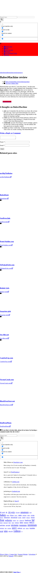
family (24, 517)
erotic (19, 517)
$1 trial (2, 512)
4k (6, 512)
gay (18, 520)
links (21, 523)
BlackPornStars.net (6, 405)
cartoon (24, 515)
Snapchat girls (4, 315)
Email (2, 145)
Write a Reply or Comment (10, 133)
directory (7, 517)
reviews (2, 528)
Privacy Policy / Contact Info (8, 554)
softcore (20, 528)
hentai (1, 522)
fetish (33, 517)
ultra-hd (10, 531)
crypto (32, 515)
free (4, 72)
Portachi (11, 556)
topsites (32, 528)
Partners (8, 51)
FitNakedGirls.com (6, 268)
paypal (8, 525)
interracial (5, 522)
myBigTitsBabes (5, 177)
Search (7, 55)
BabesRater (3, 198)
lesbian (17, 522)
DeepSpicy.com (18, 462)
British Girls (3, 292)
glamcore (13, 72)
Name (2, 142)
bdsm (8, 515)
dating (1, 517)
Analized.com (16, 491)
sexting (9, 528)
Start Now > (17, 572)
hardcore (28, 520)
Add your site (9, 50)
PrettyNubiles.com (5, 245)
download (14, 517)
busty (16, 515)
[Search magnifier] (2, 19)
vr (21, 531)
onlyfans (2, 525)
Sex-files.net (4, 338)
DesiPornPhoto (4, 426)
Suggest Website (23, 554)
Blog (6, 48)
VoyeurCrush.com (5, 383)
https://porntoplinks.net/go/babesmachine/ (18, 82)
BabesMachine (7, 101)
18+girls (11, 512)
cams (20, 515)
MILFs (31, 523)
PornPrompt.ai (15, 472)
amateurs (24, 512)
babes (1, 72)
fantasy (28, 517)
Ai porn (18, 512)
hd (33, 520)
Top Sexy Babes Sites (12, 83)
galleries (8, 72)
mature (26, 523)
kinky (9, 522)
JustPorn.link (4, 222)
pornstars (23, 525)
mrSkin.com (15, 482)
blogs (12, 515)
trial (1, 531)
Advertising (32, 554)
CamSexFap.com (5, 361)
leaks (13, 522)
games (14, 520)
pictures (18, 72)
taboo (27, 528)
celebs (28, 515)
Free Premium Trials (11, 53)
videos (17, 530)
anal (30, 512)
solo (24, 528)
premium (32, 525)
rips (6, 528)
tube (6, 531)
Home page (8, 46)
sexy (21, 72)
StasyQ (17, 501)
